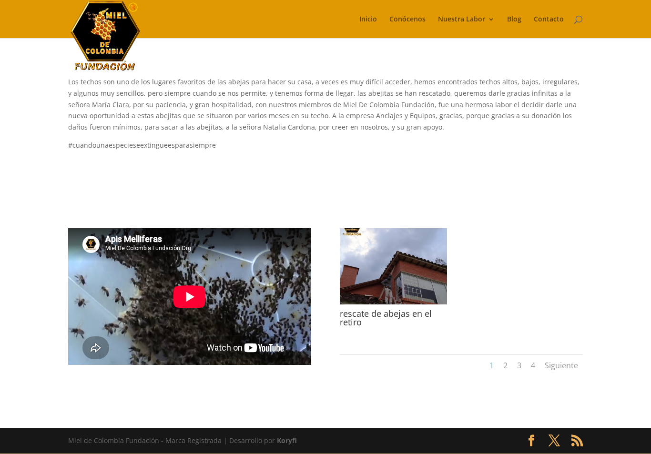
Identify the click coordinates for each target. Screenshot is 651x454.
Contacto (549, 19)
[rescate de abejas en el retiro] (393, 304)
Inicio (368, 19)
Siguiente (561, 365)
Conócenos (407, 19)
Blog (514, 19)
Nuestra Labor (461, 19)
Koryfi (287, 440)
